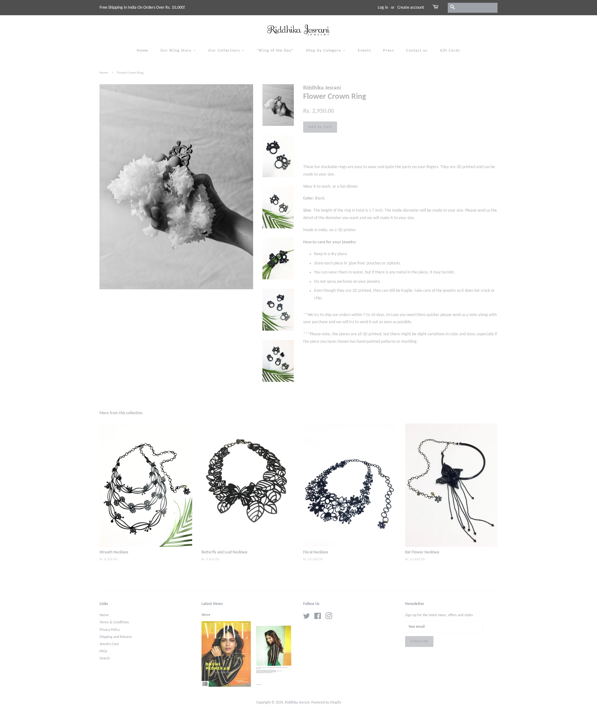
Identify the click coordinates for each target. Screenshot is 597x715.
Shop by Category (324, 50)
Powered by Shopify (326, 702)
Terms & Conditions (114, 622)
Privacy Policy (110, 630)
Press (388, 50)
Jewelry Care (109, 644)
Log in (383, 7)
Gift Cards (450, 50)
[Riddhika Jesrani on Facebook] (317, 618)
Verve (205, 615)
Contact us (417, 50)
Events (364, 50)
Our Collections (224, 50)
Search (105, 658)
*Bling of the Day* (275, 50)
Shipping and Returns (116, 637)
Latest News (212, 604)
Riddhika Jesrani (297, 702)
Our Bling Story (176, 50)
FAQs (103, 651)
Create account (410, 7)
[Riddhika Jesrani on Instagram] (328, 618)
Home (142, 50)
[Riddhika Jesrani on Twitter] (306, 618)
